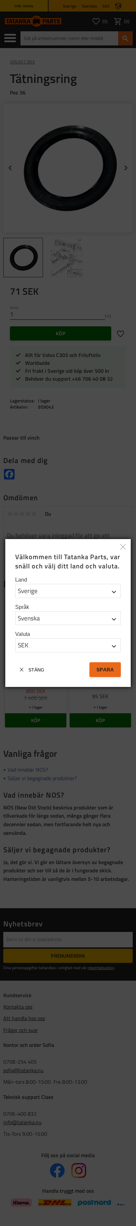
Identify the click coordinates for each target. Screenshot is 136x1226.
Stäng (36, 669)
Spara (105, 669)
